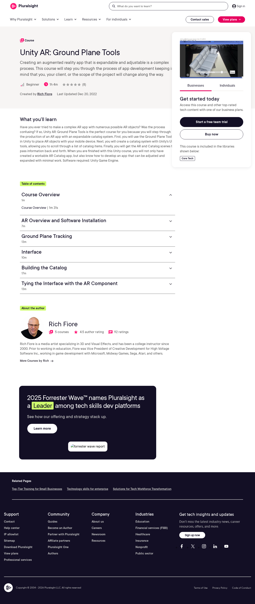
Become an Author (60, 528)
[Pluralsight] (24, 6)
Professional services (18, 559)
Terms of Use (201, 587)
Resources (98, 540)
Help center (12, 528)
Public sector (144, 553)
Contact (9, 521)
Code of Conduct (241, 587)
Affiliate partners (59, 540)
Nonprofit (141, 547)
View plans (11, 553)
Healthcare (142, 534)
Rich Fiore (44, 94)
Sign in (241, 6)
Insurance (141, 540)
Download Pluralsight (18, 547)
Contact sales (200, 19)
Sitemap (9, 540)
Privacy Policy (219, 587)
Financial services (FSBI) (151, 528)
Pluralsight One (58, 547)
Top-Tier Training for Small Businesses (37, 489)
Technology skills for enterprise (87, 489)
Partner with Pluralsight (63, 534)
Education (142, 521)
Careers (97, 528)
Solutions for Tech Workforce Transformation (142, 489)
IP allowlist (11, 534)
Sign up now (192, 535)
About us (98, 521)
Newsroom (98, 534)
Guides (52, 521)
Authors (53, 553)
